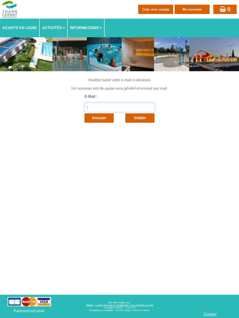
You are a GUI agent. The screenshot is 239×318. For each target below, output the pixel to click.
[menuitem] (20, 28)
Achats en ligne (19, 28)
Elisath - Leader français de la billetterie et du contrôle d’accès (119, 305)
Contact (210, 314)
